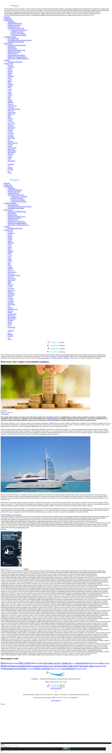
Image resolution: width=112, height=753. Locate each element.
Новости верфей (18, 666)
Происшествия (100, 666)
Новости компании (34, 666)
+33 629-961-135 (54, 342)
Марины (78, 663)
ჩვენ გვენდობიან (13, 38)
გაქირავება (8, 18)
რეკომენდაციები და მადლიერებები (19, 40)
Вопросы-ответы (13, 663)
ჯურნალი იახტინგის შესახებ (17, 45)
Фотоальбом (58, 668)
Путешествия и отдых (10, 668)
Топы (53, 669)
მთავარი (7, 17)
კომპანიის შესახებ (10, 37)
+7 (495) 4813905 (54, 345)
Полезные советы (87, 666)
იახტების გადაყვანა (14, 25)
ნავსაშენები (11, 47)
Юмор (77, 669)
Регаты (24, 668)
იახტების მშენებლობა (15, 23)
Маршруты (87, 663)
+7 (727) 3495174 (54, 352)
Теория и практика (41, 668)
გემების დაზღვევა (14, 27)
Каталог (73, 663)
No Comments (5, 414)
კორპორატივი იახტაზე (18, 35)
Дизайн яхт (66, 663)
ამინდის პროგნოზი (14, 52)
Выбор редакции (37, 663)
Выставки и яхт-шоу (52, 663)
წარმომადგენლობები (15, 62)
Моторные (95, 663)
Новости (5, 665)
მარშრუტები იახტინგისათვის (17, 57)
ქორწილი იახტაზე (17, 32)
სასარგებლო (8, 43)
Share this (3, 529)
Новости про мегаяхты (52, 666)
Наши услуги (104, 663)
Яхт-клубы (82, 669)
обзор (13, 527)
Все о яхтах (25, 663)
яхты (27, 527)
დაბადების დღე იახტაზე (19, 30)
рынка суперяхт (53, 418)
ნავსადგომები (12, 48)
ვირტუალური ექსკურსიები (16, 55)
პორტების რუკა (13, 53)
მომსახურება (8, 20)
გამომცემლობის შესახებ (16, 42)
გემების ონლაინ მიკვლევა (16, 50)
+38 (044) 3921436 (54, 348)
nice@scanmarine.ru (56, 688)
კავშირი (7, 60)
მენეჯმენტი (11, 22)
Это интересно (68, 668)
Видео (4, 663)
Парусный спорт (71, 666)
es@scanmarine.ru (56, 700)
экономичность (20, 527)
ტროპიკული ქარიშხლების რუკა (18, 58)
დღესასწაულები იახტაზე (16, 28)
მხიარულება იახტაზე (18, 33)
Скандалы (30, 668)
